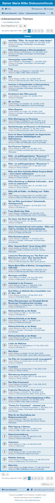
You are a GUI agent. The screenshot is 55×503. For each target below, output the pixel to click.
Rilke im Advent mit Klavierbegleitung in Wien (29, 398)
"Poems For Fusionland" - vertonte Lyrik (26, 405)
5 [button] (42, 31)
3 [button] (35, 31)
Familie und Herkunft (23, 233)
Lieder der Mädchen (17, 343)
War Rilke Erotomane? (18, 382)
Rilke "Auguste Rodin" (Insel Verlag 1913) (27, 246)
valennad (25, 129)
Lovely (24, 86)
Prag (10, 69)
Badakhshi (26, 121)
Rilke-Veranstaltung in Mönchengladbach (27, 50)
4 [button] (38, 31)
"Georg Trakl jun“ (22, 167)
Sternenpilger (27, 61)
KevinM (25, 392)
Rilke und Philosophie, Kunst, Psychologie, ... (32, 142)
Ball (10, 77)
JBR (23, 313)
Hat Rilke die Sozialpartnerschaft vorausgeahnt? (30, 359)
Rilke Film (13, 465)
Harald (24, 353)
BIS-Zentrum (26, 52)
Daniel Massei (27, 345)
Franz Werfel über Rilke (19, 211)
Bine (23, 79)
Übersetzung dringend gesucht (22, 374)
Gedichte (19, 223)
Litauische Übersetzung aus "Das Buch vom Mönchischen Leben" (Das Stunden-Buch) (28, 257)
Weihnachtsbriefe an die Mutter (22, 311)
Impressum (13, 442)
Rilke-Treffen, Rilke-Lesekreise (27, 73)
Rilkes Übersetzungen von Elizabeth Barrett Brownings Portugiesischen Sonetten (28, 302)
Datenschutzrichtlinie (23, 438)
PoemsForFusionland (30, 407)
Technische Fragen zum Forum (27, 454)
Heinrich (25, 400)
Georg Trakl (26, 141)
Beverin (25, 248)
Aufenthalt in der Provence (20, 283)
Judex (24, 285)
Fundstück (13, 367)
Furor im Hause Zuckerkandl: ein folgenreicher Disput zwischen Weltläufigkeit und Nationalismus (29, 136)
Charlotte (25, 104)
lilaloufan (25, 213)
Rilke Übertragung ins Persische (23, 119)
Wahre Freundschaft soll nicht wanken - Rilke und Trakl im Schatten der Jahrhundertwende (31, 228)
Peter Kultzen (27, 270)
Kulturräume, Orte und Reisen (27, 279)
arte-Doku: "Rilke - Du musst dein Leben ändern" (30, 40)
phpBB (19, 495)
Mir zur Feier (14, 102)
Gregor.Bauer (27, 305)
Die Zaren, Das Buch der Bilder (22, 219)
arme (24, 148)
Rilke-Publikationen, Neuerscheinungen (30, 105)
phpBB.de (37, 497)
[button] (25, 31)
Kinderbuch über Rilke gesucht (22, 94)
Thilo (24, 419)
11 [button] (48, 31)
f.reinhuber (26, 205)
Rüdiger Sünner (27, 459)
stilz (23, 452)
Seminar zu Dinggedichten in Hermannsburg (28, 84)
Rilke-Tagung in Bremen (19, 427)
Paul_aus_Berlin (28, 42)
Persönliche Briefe (22, 297)
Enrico (24, 295)
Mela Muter (13, 351)
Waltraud (25, 71)
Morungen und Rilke (17, 275)
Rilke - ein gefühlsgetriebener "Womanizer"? (28, 156)
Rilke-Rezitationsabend (18, 237)
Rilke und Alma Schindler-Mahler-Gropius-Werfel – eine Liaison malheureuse (30, 172)
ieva (23, 260)
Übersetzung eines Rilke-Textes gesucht (30, 80)
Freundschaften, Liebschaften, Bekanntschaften (33, 160)
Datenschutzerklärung (18, 434)
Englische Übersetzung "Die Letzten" (25, 390)
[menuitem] (8, 9)
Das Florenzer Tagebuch (19, 146)
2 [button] (32, 31)
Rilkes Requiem (15, 109)
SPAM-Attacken (15, 450)
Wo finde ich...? (21, 207)
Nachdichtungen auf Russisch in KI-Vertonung (29, 127)
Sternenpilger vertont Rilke (20, 59)
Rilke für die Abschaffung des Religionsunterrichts (21, 416)
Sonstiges (19, 98)
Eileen (24, 277)
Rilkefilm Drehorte (16, 458)
